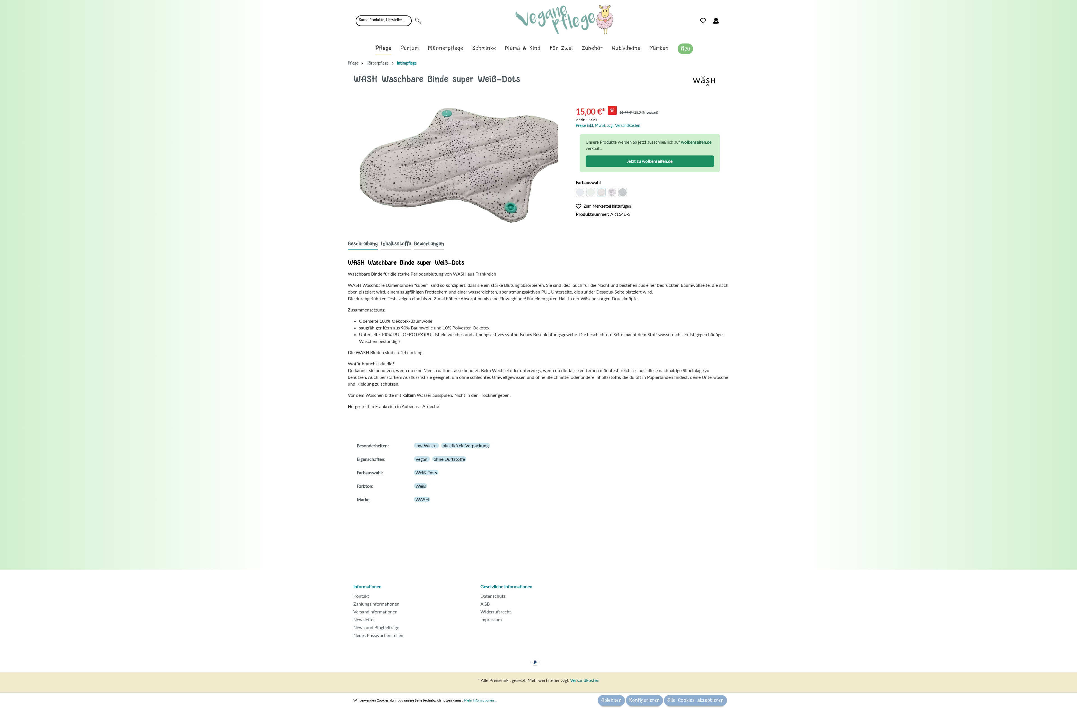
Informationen (367, 586)
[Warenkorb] (725, 19)
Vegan (422, 459)
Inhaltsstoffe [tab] (396, 244)
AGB (485, 603)
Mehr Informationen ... (480, 700)
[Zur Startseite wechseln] (564, 20)
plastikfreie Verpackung (466, 445)
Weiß (420, 486)
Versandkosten (584, 680)
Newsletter (364, 619)
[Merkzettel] (703, 20)
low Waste (426, 445)
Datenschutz (492, 596)
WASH (422, 499)
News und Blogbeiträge (376, 627)
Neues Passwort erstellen (378, 635)
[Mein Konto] (716, 20)
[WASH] (704, 80)
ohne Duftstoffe (449, 459)
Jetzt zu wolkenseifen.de (650, 161)
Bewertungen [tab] (429, 244)
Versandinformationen (375, 611)
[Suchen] (417, 20)
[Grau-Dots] (622, 192)
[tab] (363, 243)
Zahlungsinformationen (376, 603)
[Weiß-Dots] (601, 192)
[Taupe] (580, 192)
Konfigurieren (644, 700)
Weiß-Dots (426, 472)
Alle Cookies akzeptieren (695, 700)
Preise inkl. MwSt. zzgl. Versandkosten (608, 125)
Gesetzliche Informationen (506, 586)
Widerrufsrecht (495, 611)
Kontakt (361, 596)
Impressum (491, 619)
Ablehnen (611, 700)
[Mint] (590, 192)
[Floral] (612, 192)
